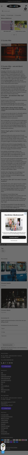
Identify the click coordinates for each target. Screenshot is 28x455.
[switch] (3, 449)
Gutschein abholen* (14, 237)
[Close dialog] (25, 214)
